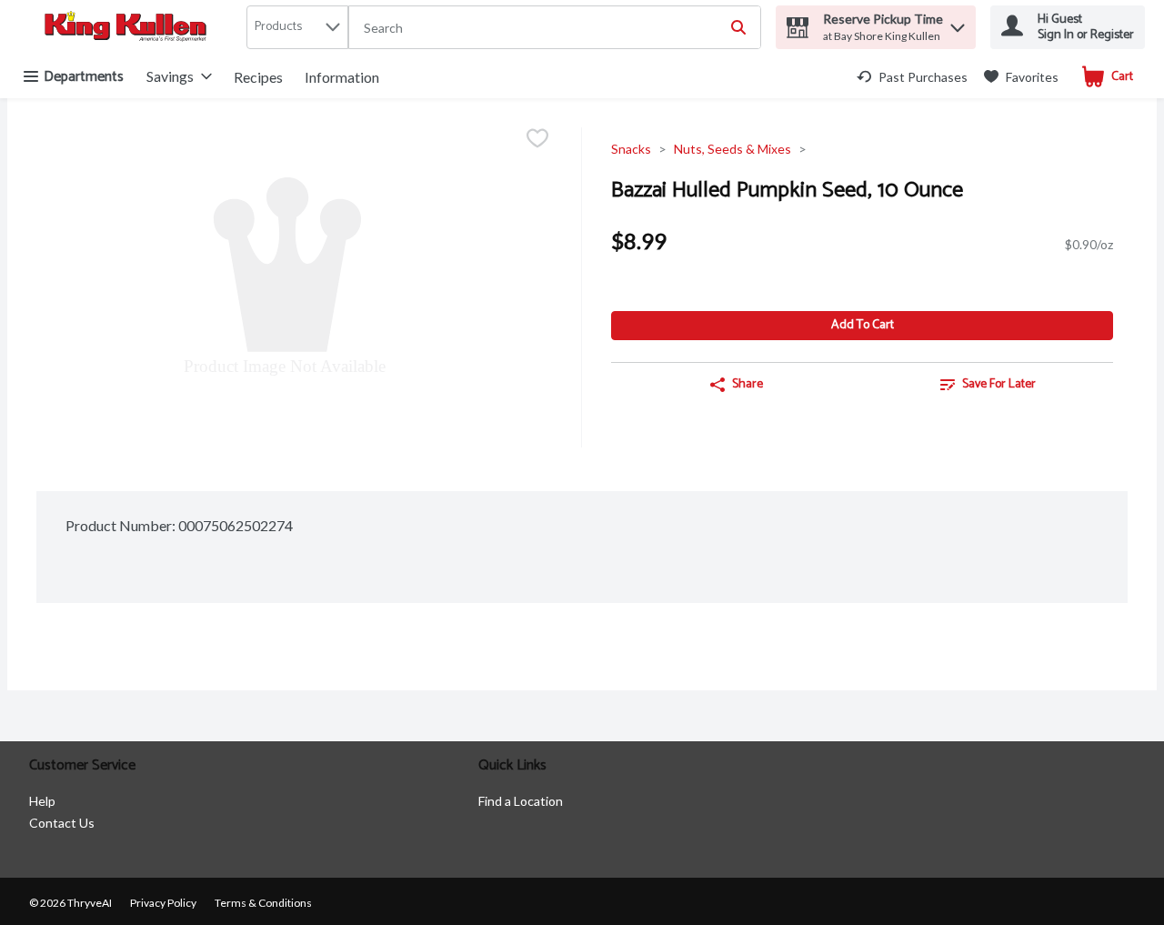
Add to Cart (862, 325)
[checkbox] (537, 139)
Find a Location (520, 801)
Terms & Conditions (263, 903)
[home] (129, 27)
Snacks (631, 148)
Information (342, 76)
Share (747, 384)
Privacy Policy (163, 903)
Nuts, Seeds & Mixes (732, 148)
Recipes (258, 76)
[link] (912, 77)
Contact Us (62, 822)
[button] (957, 23)
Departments (84, 77)
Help (42, 801)
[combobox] (554, 28)
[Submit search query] (738, 27)
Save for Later (999, 384)
